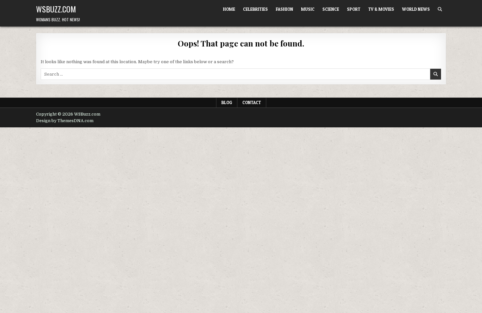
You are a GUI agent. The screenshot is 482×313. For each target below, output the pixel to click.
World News (416, 9)
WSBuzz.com (56, 9)
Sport (353, 9)
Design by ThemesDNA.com (64, 121)
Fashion (284, 9)
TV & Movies (381, 9)
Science (330, 9)
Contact (251, 102)
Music (307, 9)
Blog (226, 102)
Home (229, 9)
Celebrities (255, 9)
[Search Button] (440, 9)
